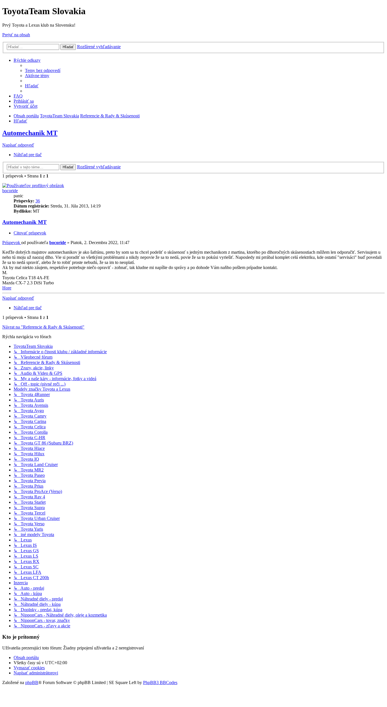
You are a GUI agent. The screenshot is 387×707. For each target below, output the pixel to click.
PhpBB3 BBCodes (160, 682)
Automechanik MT (30, 133)
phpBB (31, 682)
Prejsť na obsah (16, 34)
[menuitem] (42, 70)
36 (37, 200)
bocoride (10, 190)
